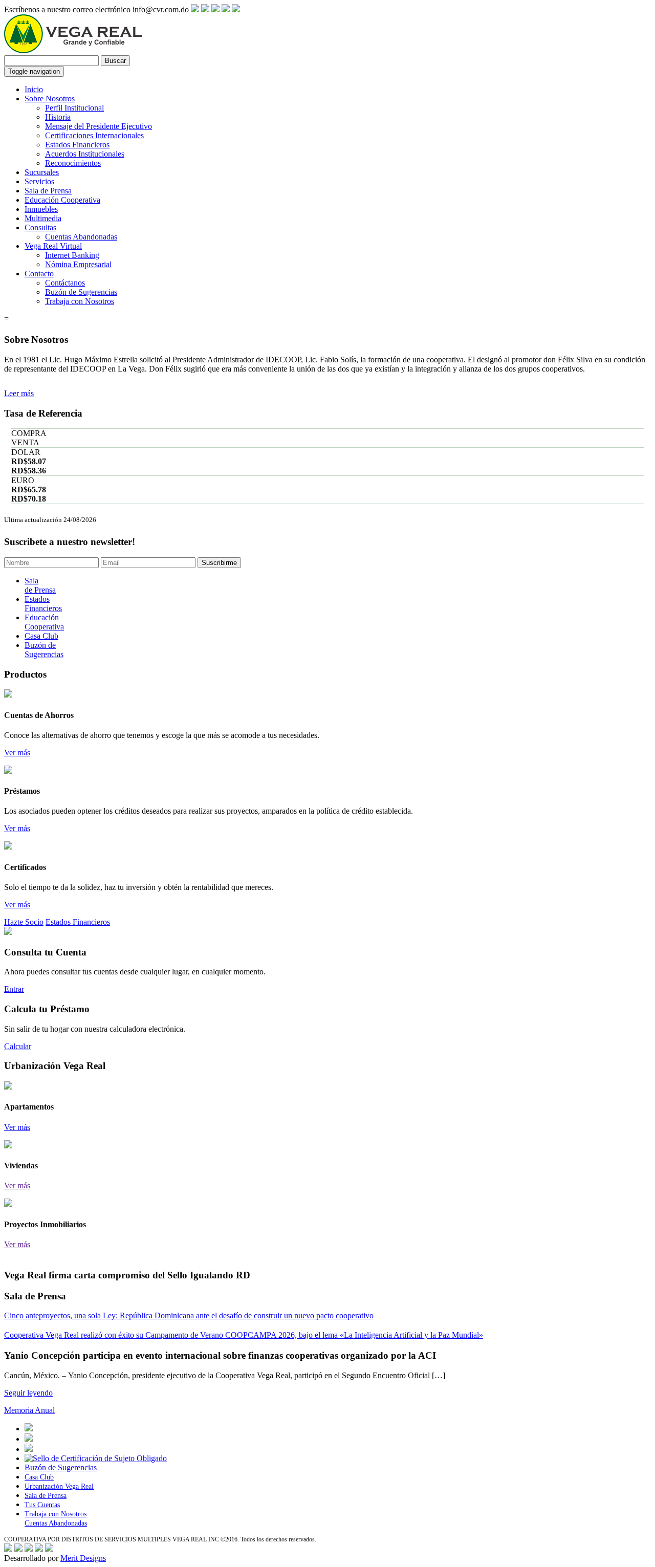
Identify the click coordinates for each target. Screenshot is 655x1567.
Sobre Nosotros (50, 98)
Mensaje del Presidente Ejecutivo (98, 126)
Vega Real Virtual (53, 246)
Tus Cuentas (42, 1505)
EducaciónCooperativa (44, 622)
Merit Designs (83, 1558)
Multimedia (43, 218)
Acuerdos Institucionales (84, 153)
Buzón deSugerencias (44, 650)
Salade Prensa (40, 585)
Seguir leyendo (28, 1392)
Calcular (17, 1046)
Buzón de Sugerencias (81, 292)
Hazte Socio (23, 922)
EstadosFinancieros (43, 604)
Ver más (17, 752)
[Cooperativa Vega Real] (73, 50)
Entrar (14, 989)
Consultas (40, 227)
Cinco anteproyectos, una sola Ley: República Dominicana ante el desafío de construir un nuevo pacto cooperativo (189, 1315)
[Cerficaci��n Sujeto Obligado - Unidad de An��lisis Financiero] (96, 1458)
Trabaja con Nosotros (79, 301)
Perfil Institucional (74, 107)
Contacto (39, 273)
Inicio (34, 89)
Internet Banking (72, 255)
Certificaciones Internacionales (94, 135)
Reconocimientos (73, 163)
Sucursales (42, 172)
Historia (58, 117)
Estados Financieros (77, 144)
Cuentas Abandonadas (81, 236)
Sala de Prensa (48, 190)
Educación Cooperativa (62, 199)
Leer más (19, 393)
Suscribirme (219, 563)
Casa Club (41, 636)
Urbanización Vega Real (59, 1486)
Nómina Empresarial (78, 264)
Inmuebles (41, 209)
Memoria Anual (29, 1410)
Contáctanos (65, 282)
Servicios (39, 181)
